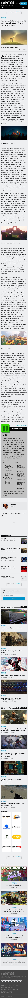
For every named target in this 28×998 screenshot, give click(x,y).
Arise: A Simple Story (15, 513)
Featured (8, 535)
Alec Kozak (5, 560)
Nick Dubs (5, 577)
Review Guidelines (21, 425)
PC (2, 515)
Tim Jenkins (5, 677)
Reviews (3, 18)
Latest (3, 535)
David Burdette (6, 551)
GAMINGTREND (8, 996)
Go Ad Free (18, 11)
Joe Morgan (5, 540)
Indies (23, 513)
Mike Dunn (14, 887)
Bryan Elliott (6, 568)
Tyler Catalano (6, 701)
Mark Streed (14, 913)
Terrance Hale (6, 28)
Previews (3, 726)
